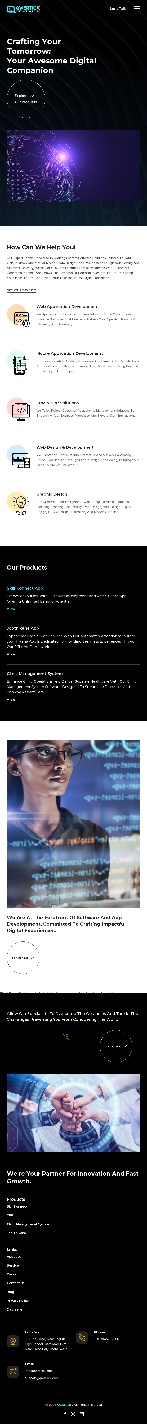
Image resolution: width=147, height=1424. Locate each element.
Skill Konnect (17, 1206)
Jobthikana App (23, 628)
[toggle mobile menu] (137, 8)
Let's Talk (118, 9)
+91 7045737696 (106, 1339)
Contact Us (15, 1283)
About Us (14, 1257)
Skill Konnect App (25, 588)
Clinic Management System (35, 673)
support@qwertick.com (42, 1378)
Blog (10, 1292)
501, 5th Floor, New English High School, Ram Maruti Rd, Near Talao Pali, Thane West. (46, 1344)
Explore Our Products (26, 99)
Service (13, 1265)
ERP (10, 1215)
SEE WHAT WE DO (21, 290)
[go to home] (24, 8)
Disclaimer (15, 1309)
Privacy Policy (18, 1301)
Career (12, 1274)
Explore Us (20, 958)
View (11, 609)
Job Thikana (16, 1233)
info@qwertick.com (39, 1371)
